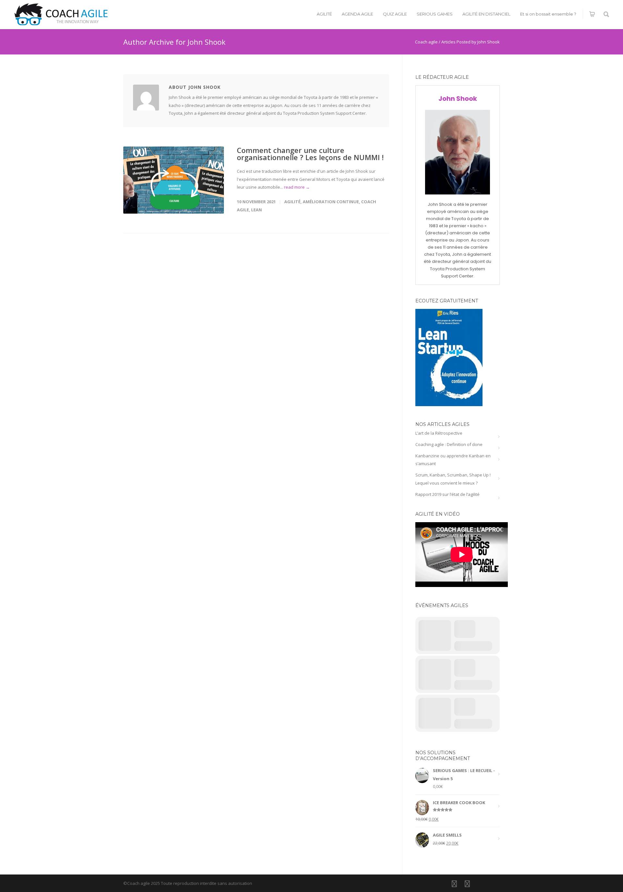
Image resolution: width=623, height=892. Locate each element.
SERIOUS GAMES (435, 14)
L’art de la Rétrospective (438, 433)
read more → (297, 187)
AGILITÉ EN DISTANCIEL (486, 14)
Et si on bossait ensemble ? (548, 14)
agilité (292, 202)
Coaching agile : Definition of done (449, 444)
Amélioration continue (331, 202)
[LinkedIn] (454, 883)
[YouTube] (480, 883)
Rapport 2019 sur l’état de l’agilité (447, 494)
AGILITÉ (324, 14)
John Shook (457, 98)
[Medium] (493, 883)
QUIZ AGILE (395, 14)
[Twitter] (467, 883)
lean (256, 210)
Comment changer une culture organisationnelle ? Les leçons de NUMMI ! (310, 153)
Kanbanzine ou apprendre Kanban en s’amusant (453, 460)
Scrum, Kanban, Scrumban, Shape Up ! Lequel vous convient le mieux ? (453, 479)
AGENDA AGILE (357, 14)
